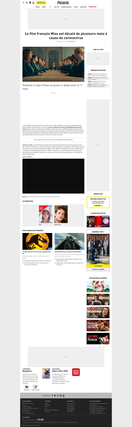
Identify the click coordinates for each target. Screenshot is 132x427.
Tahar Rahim (70, 411)
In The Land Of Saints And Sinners (30, 408)
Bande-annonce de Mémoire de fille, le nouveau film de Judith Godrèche (97, 74)
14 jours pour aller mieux (28, 413)
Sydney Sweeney (71, 408)
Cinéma (38, 7)
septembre (47, 196)
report (39, 196)
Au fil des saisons (26, 410)
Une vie (24, 405)
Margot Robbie (70, 410)
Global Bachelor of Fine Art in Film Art (43, 422)
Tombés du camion (26, 406)
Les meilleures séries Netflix (96, 406)
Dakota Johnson (71, 406)
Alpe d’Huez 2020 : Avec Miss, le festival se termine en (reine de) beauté (53, 139)
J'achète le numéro (98, 269)
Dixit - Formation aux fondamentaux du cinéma (67, 422)
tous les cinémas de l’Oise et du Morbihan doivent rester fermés (52, 128)
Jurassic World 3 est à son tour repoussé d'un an (36, 252)
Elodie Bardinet (71, 41)
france (52, 196)
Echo (46, 408)
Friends (47, 403)
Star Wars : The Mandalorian (51, 410)
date (37, 196)
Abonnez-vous (41, 2)
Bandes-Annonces (66, 7)
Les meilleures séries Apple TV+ (97, 410)
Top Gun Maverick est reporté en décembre (68, 252)
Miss (55, 125)
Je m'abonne (98, 266)
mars (43, 196)
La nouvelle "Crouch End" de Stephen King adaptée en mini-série (96, 82)
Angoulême (83, 7)
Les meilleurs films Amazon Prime (98, 413)
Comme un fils (25, 411)
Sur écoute (47, 411)
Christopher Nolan (71, 403)
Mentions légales (25, 425)
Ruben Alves (58, 224)
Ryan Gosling (70, 405)
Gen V (46, 406)
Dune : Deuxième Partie (27, 403)
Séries (44, 7)
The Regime (47, 405)
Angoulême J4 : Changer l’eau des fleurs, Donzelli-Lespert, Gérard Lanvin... (97, 86)
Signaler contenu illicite (35, 425)
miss (28, 196)
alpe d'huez (56, 196)
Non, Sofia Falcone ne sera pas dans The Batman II (97, 78)
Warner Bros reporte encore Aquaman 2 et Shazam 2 (37, 261)
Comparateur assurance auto (28, 422)
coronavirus (32, 196)
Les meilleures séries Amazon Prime (98, 408)
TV (50, 7)
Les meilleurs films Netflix (96, 411)
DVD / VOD (56, 7)
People (76, 7)
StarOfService (54, 422)
